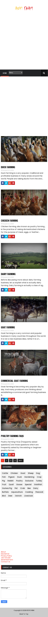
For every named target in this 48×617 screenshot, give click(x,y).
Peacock (39, 492)
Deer (10, 496)
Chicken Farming (9, 220)
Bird (4, 496)
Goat (23, 473)
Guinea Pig (7, 488)
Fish (4, 477)
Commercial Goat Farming (14, 380)
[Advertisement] (24, 41)
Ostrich (18, 496)
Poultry (19, 480)
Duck (19, 477)
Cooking (29, 492)
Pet (16, 488)
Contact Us (5, 562)
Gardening (29, 477)
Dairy (35, 488)
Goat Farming (8, 327)
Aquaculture (17, 492)
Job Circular (6, 558)
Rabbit (11, 480)
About (3, 552)
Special (28, 484)
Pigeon (11, 477)
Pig (3, 480)
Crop (39, 477)
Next (20, 460)
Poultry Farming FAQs (12, 436)
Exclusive (29, 480)
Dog (38, 473)
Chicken (14, 473)
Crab (22, 488)
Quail (11, 484)
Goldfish (38, 484)
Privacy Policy (6, 556)
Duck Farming (8, 167)
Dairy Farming (8, 274)
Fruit (4, 484)
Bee (29, 488)
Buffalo (5, 492)
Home (5, 73)
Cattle (5, 473)
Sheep (30, 473)
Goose (19, 484)
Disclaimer (5, 554)
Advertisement (7, 560)
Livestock (28, 496)
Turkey (39, 480)
